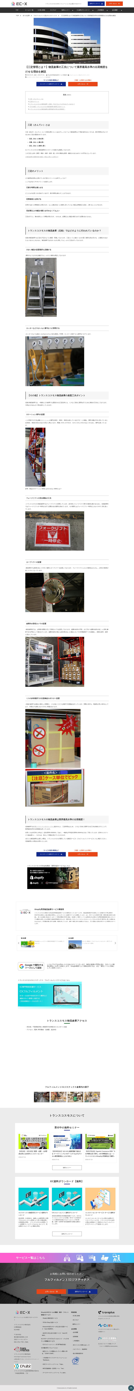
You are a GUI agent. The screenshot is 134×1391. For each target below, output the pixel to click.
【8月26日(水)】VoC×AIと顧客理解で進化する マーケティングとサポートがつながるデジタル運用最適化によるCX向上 (67, 1153)
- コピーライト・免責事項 (79, 1349)
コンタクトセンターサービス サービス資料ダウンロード (100, 1214)
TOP (17, 10)
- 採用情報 (75, 1336)
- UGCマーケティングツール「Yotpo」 (53, 1364)
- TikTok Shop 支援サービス (50, 1322)
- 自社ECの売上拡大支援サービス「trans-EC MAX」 (54, 1334)
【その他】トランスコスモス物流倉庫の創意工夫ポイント (47, 106)
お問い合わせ (113, 3)
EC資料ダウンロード (83, 10)
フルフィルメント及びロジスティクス (45, 15)
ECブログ (53, 10)
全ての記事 (26, 15)
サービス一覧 (29, 10)
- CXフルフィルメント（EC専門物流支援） (54, 1344)
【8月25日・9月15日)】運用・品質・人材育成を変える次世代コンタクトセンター (33, 1152)
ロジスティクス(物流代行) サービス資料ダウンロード (33, 1214)
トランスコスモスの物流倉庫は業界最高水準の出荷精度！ (47, 109)
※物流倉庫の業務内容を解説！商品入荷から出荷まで (41, 157)
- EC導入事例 (76, 1315)
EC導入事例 (41, 10)
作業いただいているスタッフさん (44, 826)
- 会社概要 (75, 1332)
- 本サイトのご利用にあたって (81, 1345)
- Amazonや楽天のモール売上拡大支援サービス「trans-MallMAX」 (55, 1328)
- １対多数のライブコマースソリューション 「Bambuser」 (54, 1359)
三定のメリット (34, 101)
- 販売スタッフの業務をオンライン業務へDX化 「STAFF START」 (54, 1352)
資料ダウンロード (95, 3)
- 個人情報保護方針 (77, 1353)
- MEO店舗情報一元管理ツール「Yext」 (53, 1368)
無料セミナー (66, 10)
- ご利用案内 (75, 1341)
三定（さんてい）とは (36, 99)
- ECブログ (75, 1320)
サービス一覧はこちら (30, 1257)
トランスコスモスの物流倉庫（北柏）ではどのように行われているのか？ (52, 104)
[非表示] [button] (69, 95)
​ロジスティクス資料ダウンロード (49, 84)
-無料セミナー (76, 1324)
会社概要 (115, 10)
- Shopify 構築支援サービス (50, 1318)
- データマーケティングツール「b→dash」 (54, 1372)
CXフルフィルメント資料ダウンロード (64, 1212)
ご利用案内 (100, 10)
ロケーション (45, 420)
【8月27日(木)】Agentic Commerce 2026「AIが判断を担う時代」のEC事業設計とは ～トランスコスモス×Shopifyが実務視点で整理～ (100, 1153)
